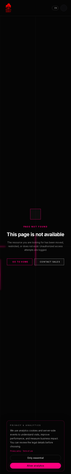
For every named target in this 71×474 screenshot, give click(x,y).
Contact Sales (50, 262)
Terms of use (28, 451)
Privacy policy (15, 451)
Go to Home (20, 262)
